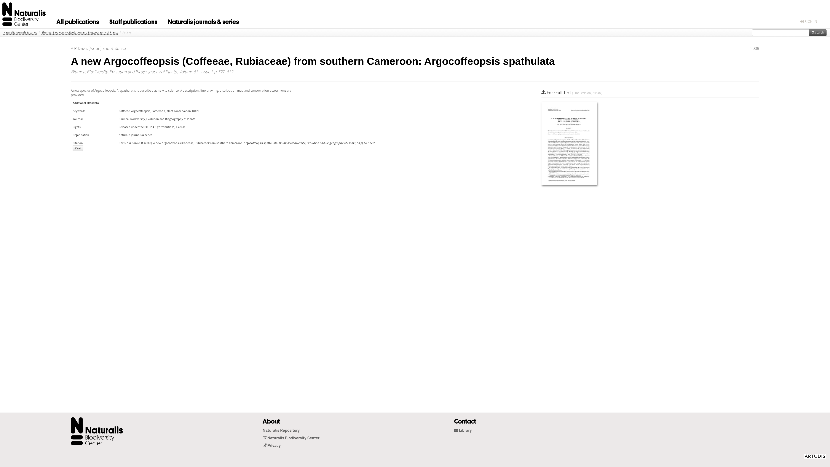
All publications (77, 21)
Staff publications (133, 21)
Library (465, 431)
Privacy (274, 446)
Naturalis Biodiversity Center (293, 438)
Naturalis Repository (281, 431)
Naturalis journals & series (203, 21)
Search (819, 32)
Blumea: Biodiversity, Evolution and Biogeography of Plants (80, 32)
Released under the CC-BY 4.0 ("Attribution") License (152, 127)
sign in (810, 21)
